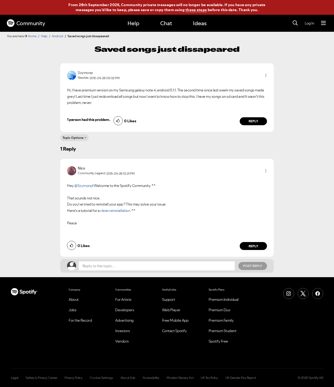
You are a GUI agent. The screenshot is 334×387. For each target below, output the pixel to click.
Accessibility (151, 378)
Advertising (124, 320)
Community (30, 23)
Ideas (200, 23)
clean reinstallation (115, 210)
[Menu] (323, 23)
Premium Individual (224, 299)
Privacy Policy (73, 378)
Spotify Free (218, 341)
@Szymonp (83, 185)
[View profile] (71, 74)
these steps (196, 9)
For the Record (80, 320)
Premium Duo (219, 309)
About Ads (127, 378)
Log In (309, 23)
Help (133, 23)
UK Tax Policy (209, 378)
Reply (253, 121)
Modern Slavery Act (180, 378)
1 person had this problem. (88, 119)
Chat (166, 23)
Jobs (72, 309)
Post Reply (252, 266)
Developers (124, 309)
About (74, 299)
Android (57, 36)
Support (168, 299)
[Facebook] (317, 293)
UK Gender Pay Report (240, 378)
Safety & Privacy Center (41, 378)
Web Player (171, 309)
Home (32, 36)
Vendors (122, 341)
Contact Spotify (174, 330)
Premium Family (221, 320)
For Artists (123, 299)
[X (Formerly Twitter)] (303, 293)
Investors (122, 330)
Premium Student (223, 330)
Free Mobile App (175, 320)
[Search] (295, 23)
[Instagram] (288, 293)
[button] (265, 75)
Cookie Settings (101, 378)
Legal (14, 378)
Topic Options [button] (73, 137)
